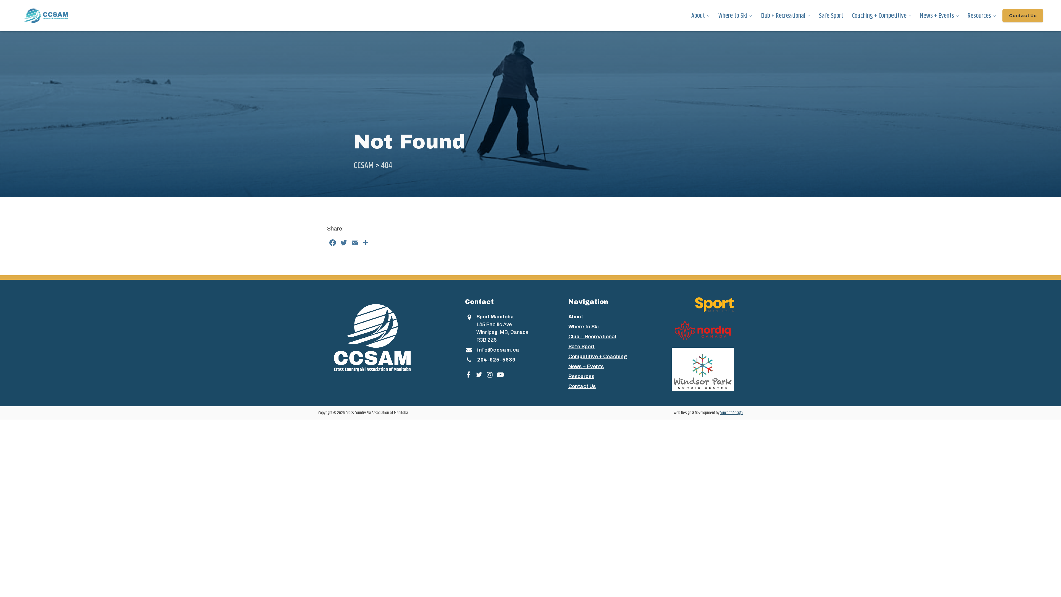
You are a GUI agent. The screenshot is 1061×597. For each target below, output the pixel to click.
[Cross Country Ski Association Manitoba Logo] (382, 337)
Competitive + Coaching (597, 356)
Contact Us (1023, 15)
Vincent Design (731, 412)
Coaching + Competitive (879, 16)
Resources (979, 16)
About (698, 16)
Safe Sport (831, 16)
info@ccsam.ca (498, 350)
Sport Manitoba (495, 317)
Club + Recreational (783, 16)
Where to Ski (732, 16)
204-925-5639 (496, 360)
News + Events (937, 16)
